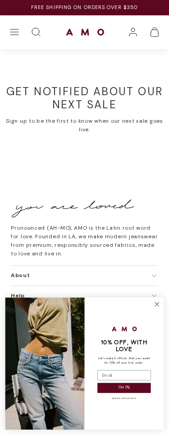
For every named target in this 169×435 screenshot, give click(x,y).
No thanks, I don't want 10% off (124, 399)
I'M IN (124, 388)
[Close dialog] (157, 304)
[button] (14, 32)
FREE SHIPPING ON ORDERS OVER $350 (84, 7)
